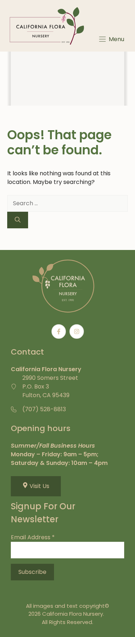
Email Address (33, 537)
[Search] (17, 220)
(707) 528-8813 (44, 409)
